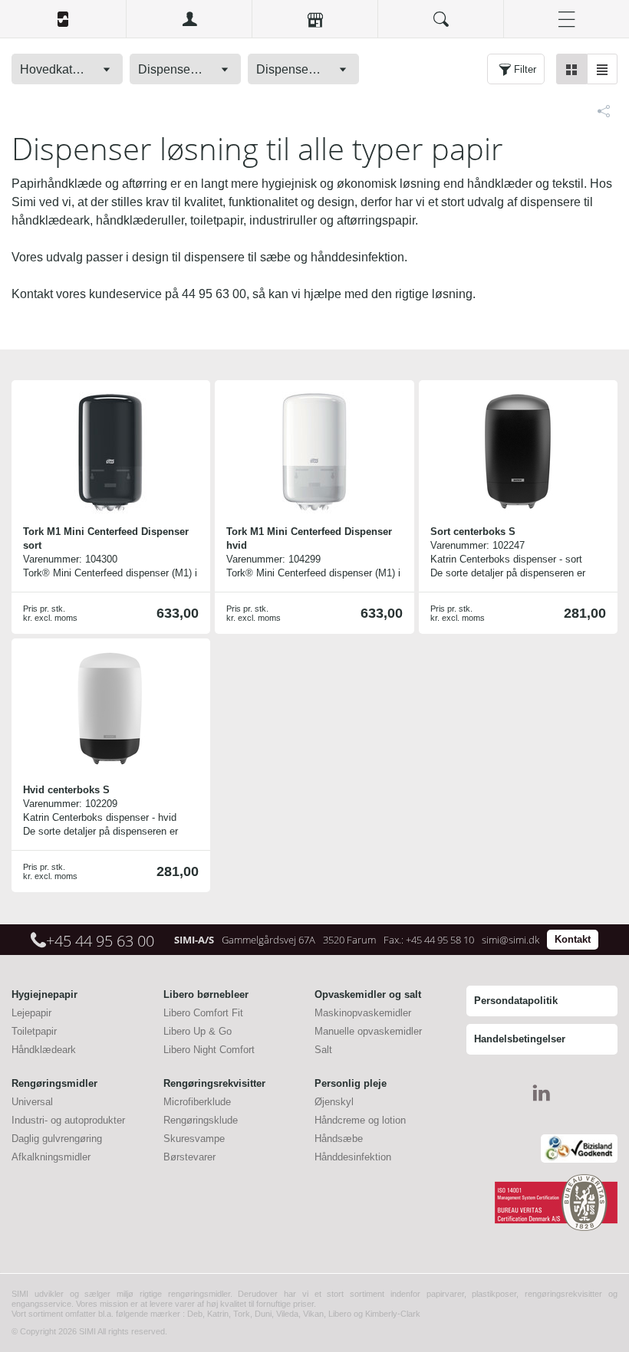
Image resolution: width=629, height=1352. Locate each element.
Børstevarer (189, 1157)
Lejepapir (31, 1013)
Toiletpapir (34, 1031)
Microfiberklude (197, 1102)
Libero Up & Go (197, 1031)
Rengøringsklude (200, 1120)
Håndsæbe (338, 1138)
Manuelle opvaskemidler (368, 1031)
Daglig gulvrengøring (57, 1138)
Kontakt (573, 939)
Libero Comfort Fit (203, 1013)
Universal (32, 1102)
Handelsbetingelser (519, 1039)
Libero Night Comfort (209, 1049)
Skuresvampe (194, 1138)
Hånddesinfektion (352, 1157)
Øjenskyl (334, 1102)
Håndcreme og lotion (360, 1120)
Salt (323, 1049)
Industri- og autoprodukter (68, 1120)
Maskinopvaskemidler (362, 1013)
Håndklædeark (44, 1049)
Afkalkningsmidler (51, 1157)
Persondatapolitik (516, 1000)
